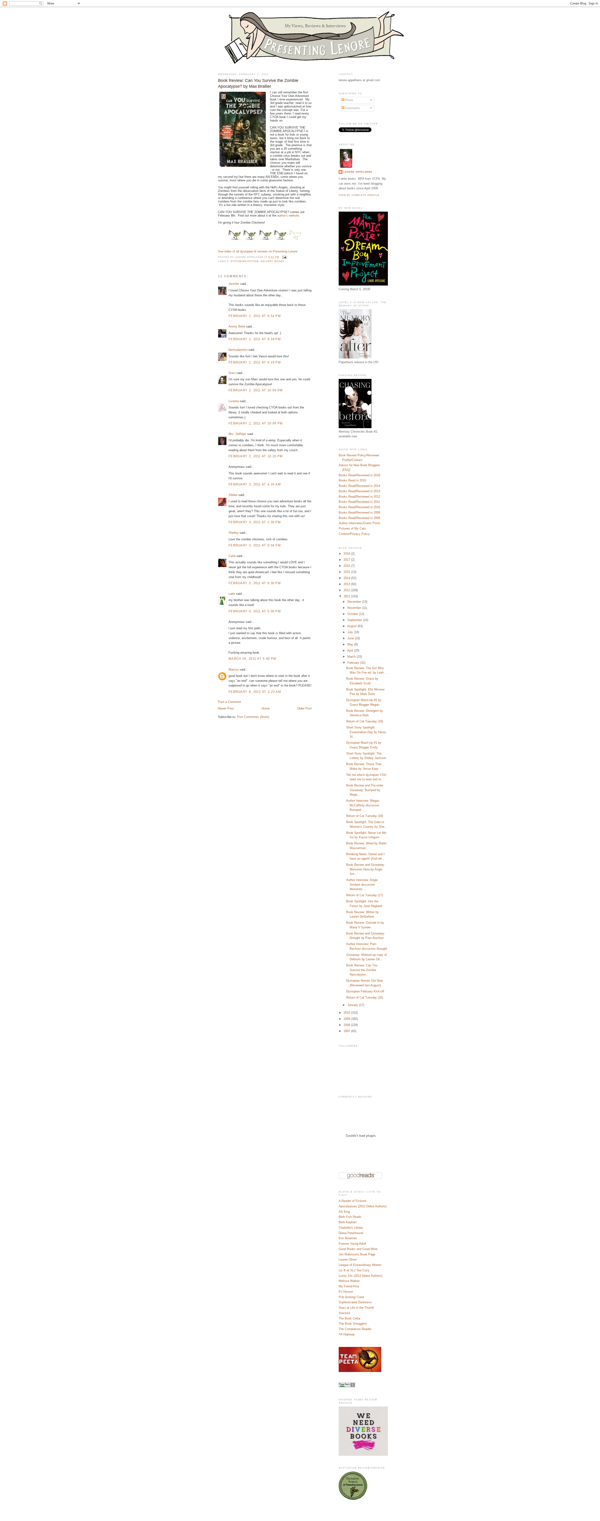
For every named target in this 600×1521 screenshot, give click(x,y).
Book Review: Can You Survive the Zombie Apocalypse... (361, 970)
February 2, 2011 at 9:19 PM (255, 362)
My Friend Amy (349, 1286)
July (350, 632)
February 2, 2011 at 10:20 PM (256, 456)
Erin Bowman (348, 1238)
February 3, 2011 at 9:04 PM (255, 545)
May (350, 644)
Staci (232, 373)
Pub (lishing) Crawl (351, 1297)
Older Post (304, 708)
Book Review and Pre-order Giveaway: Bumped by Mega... (364, 790)
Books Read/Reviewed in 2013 (359, 491)
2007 (347, 1031)
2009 (347, 1019)
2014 (347, 578)
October (353, 614)
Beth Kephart (347, 1222)
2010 (347, 1012)
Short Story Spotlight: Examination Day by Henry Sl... (366, 732)
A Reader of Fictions (352, 1201)
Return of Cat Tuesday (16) (364, 997)
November (354, 608)
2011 (347, 596)
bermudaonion (238, 349)
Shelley (234, 532)
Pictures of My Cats (352, 528)
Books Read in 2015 (352, 480)
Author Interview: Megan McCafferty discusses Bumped (362, 805)
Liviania (234, 401)
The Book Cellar (349, 1318)
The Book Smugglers (353, 1323)
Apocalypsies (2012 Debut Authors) (362, 1206)
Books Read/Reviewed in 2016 (359, 475)
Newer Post (226, 708)
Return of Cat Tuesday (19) (364, 721)
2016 (347, 566)
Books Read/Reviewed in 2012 (359, 496)
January (353, 1005)
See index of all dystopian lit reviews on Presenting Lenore (257, 251)
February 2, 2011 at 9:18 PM (255, 339)
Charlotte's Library (351, 1227)
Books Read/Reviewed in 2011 (359, 501)
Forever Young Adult (352, 1243)
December (354, 601)
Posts (348, 100)
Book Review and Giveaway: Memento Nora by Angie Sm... (365, 869)
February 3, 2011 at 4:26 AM (255, 484)
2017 (347, 559)
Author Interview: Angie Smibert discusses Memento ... (362, 884)
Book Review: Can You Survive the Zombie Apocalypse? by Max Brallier (258, 83)
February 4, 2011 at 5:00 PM (255, 611)
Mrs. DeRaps (237, 434)
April (350, 650)
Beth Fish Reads (350, 1217)
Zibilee (233, 495)
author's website (288, 215)
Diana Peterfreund (351, 1233)
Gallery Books (272, 261)
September (355, 620)
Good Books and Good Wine (358, 1249)
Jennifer (234, 284)
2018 (347, 553)
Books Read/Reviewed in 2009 (359, 512)
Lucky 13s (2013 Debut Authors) (360, 1275)
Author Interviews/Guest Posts (359, 523)
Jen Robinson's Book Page (357, 1254)
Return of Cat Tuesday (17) (364, 895)
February (353, 662)
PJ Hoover (346, 1291)
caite (232, 593)
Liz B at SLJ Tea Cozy (354, 1270)
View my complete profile (359, 195)
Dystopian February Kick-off (365, 991)
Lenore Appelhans (357, 172)
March (352, 656)
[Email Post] (283, 257)
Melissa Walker (349, 1281)
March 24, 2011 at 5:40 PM (252, 658)
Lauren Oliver (348, 1259)
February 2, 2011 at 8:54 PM (255, 316)
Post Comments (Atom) (253, 717)
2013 (347, 584)
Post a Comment (229, 702)
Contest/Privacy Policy (354, 534)
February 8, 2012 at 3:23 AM (255, 692)
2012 (347, 590)
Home (266, 708)
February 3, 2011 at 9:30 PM (255, 583)
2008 (347, 1025)
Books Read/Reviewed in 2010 (359, 507)
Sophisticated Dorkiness (355, 1302)
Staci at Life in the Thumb (356, 1307)
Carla (232, 556)
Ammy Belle (237, 326)
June (351, 638)
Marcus (234, 669)
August (352, 626)
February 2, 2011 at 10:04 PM (256, 390)
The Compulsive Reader (355, 1329)
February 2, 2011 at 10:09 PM (256, 423)
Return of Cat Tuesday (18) (364, 816)
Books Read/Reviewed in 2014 (359, 486)
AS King (344, 1211)
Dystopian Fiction (245, 261)
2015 (347, 572)
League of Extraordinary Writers (360, 1265)
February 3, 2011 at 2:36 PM (255, 522)
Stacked (344, 1313)
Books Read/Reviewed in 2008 (359, 518)
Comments (352, 108)
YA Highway (347, 1334)
